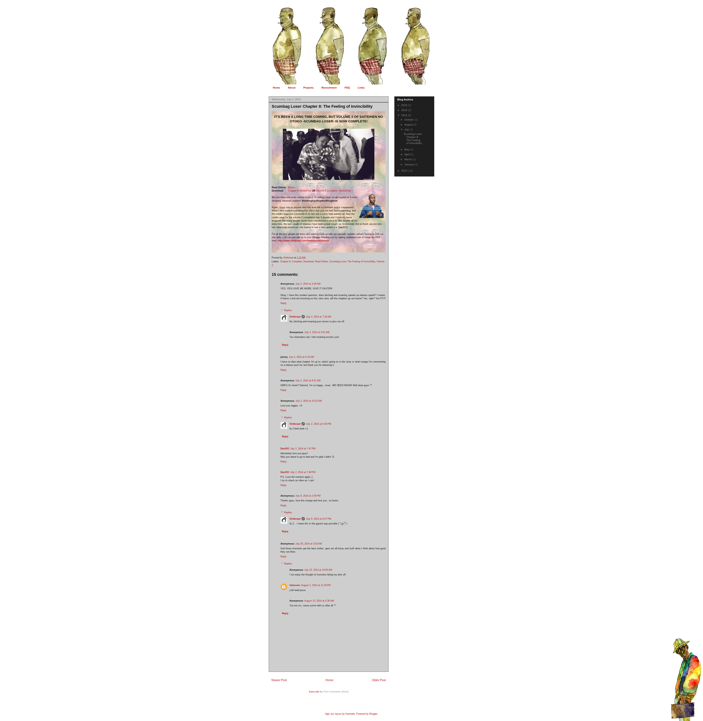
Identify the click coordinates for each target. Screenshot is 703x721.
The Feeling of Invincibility (361, 261)
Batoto (291, 187)
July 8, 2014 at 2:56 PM (308, 495)
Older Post (379, 680)
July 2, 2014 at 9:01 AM (317, 332)
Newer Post (279, 680)
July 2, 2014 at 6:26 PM (318, 424)
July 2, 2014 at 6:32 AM (301, 357)
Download (308, 261)
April (407, 154)
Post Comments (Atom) (336, 691)
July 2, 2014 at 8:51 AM (308, 380)
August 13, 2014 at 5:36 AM (319, 600)
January (409, 164)
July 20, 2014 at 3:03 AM (308, 543)
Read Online (321, 261)
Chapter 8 (285, 261)
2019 (404, 105)
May (407, 149)
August (408, 124)
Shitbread (294, 316)
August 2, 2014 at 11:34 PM (316, 585)
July (407, 129)
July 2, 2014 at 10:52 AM (308, 400)
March (408, 159)
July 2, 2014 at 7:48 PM (302, 472)
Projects (308, 87)
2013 (404, 170)
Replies (288, 310)
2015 (404, 110)
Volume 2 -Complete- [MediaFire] (333, 190)
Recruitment (329, 87)
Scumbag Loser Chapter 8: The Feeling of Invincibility (413, 138)
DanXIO (284, 448)
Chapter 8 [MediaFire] (299, 190)
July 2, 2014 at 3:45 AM (308, 283)
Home (276, 87)
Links (361, 87)
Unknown (294, 585)
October (409, 119)
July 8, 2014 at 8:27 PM (318, 518)
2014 (404, 115)
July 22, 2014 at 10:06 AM (318, 569)
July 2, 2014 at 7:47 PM (302, 448)
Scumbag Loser (338, 261)
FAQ (347, 87)
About (291, 87)
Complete (297, 261)
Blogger (373, 713)
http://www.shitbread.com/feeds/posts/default (303, 240)
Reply (283, 303)
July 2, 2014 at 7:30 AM (318, 316)
